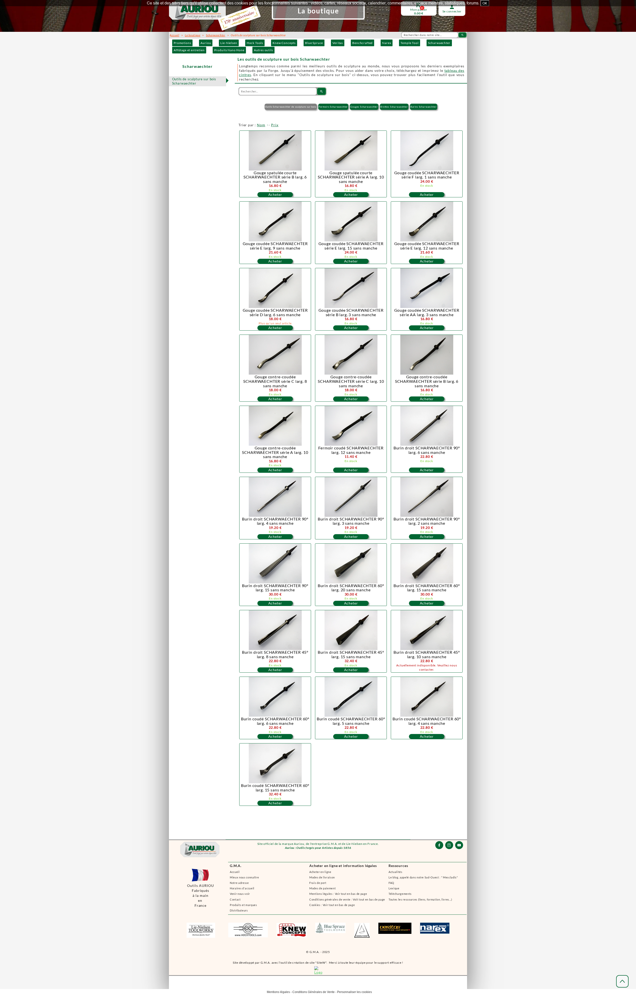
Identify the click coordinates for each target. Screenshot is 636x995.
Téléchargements (400, 893)
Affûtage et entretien (189, 50)
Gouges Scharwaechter (364, 106)
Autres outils (263, 50)
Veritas (337, 43)
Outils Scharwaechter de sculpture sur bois (290, 106)
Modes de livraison (322, 877)
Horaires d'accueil (242, 888)
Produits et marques (243, 905)
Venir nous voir (240, 893)
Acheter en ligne (320, 871)
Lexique (394, 888)
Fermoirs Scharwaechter (333, 106)
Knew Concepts (284, 43)
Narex (386, 43)
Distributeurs (239, 910)
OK (484, 3)
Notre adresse (239, 882)
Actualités (395, 871)
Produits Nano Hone (229, 50)
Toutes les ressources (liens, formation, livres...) (420, 899)
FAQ (391, 882)
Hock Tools (255, 43)
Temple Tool (409, 43)
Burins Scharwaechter (423, 106)
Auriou (205, 43)
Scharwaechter (439, 43)
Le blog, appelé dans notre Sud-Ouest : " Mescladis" (423, 877)
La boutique (192, 35)
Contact (235, 899)
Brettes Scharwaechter (394, 106)
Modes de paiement (322, 888)
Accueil (235, 871)
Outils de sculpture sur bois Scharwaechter (194, 81)
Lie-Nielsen (228, 43)
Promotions (182, 43)
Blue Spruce (314, 43)
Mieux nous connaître (244, 877)
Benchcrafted (362, 43)
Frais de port (317, 882)
